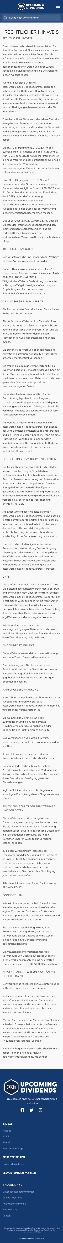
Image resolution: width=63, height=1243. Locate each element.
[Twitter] (31, 1110)
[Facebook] (22, 1110)
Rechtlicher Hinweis (14, 1203)
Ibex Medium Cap (12, 1148)
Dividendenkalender (14, 1164)
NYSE (5, 1136)
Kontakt (6, 1215)
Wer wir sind (9, 1209)
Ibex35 (6, 1142)
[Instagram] (41, 1110)
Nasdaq (6, 1130)
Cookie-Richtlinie (12, 1197)
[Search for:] (31, 17)
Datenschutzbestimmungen (18, 1191)
